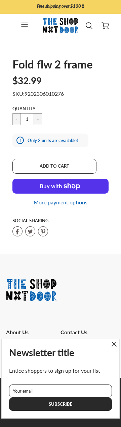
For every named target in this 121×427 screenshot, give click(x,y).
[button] (54, 166)
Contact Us (74, 332)
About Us (17, 332)
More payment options (60, 202)
